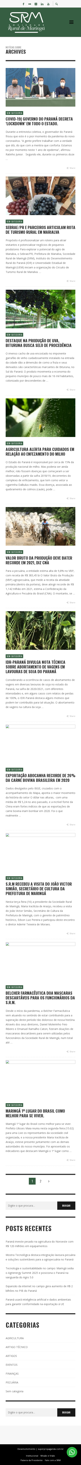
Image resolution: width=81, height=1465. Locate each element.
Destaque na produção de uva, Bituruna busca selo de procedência (39, 343)
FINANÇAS (12, 1373)
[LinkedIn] (42, 4)
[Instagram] (36, 4)
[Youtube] (48, 4)
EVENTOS (12, 1364)
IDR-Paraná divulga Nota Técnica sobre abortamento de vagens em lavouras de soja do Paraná (35, 667)
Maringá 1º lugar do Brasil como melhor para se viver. (35, 1113)
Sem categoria (14, 113)
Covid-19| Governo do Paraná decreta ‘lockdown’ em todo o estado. (39, 121)
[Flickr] (30, 4)
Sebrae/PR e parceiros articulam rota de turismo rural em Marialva (40, 229)
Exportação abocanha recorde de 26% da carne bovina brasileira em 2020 (40, 777)
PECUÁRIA (12, 1382)
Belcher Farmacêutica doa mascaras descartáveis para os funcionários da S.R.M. (40, 998)
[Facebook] (23, 4)
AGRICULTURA (15, 1338)
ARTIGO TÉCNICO (17, 1347)
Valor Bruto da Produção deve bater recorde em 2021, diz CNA (39, 560)
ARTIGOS (11, 1356)
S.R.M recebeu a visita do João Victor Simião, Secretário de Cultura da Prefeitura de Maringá (39, 888)
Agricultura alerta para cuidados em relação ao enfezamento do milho (40, 451)
